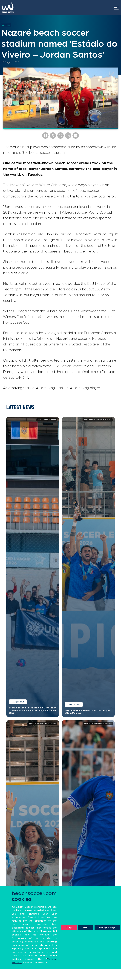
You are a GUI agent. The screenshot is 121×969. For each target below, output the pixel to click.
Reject (86, 927)
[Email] (75, 136)
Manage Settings (107, 927)
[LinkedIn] (68, 136)
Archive (6, 25)
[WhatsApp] (60, 136)
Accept (69, 927)
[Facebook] (45, 136)
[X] (53, 136)
